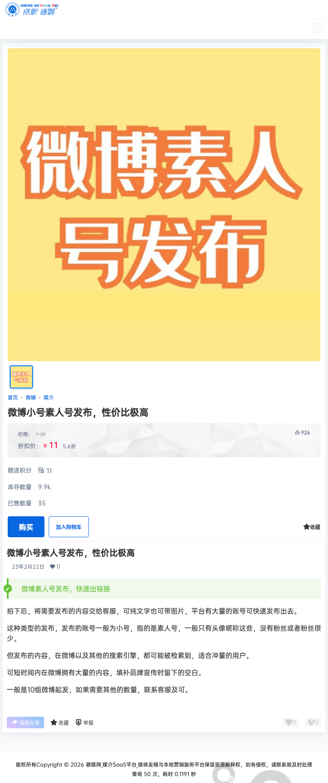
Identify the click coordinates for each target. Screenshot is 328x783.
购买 (26, 527)
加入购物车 (69, 527)
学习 (68, 28)
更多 (160, 28)
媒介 (49, 397)
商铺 (31, 397)
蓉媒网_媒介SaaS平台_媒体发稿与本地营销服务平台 (144, 764)
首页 (12, 28)
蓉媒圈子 (40, 28)
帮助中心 (96, 28)
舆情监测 (131, 28)
